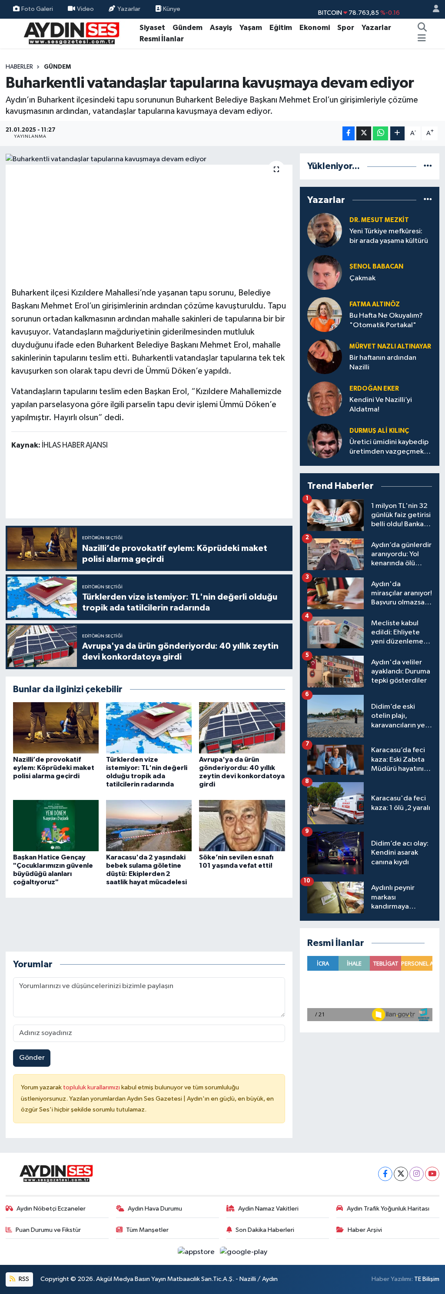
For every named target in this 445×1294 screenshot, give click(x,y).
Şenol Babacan (376, 266)
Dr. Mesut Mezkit (379, 220)
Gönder (32, 1058)
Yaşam (250, 27)
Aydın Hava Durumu (155, 1208)
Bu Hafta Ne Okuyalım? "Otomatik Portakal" (386, 320)
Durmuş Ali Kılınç (379, 431)
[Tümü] (428, 166)
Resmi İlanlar (161, 39)
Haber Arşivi (365, 1230)
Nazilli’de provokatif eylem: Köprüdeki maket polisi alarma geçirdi (53, 768)
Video (85, 9)
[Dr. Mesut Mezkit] (324, 230)
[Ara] (422, 27)
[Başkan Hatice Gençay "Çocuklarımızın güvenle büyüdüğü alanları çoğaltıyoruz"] (56, 825)
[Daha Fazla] (397, 133)
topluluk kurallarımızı (92, 1087)
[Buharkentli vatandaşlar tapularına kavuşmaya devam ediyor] (149, 159)
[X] (401, 1174)
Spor (345, 27)
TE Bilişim (426, 1279)
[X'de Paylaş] (363, 133)
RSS (23, 1279)
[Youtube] (432, 1174)
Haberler (19, 67)
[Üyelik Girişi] (432, 9)
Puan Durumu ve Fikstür (48, 1230)
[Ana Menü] (422, 39)
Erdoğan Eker (374, 388)
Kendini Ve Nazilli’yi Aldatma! (380, 404)
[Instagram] (416, 1174)
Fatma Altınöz (374, 304)
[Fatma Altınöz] (324, 314)
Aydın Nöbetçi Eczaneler (51, 1208)
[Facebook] (385, 1174)
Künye (171, 9)
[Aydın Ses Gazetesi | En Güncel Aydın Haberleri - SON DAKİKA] (71, 33)
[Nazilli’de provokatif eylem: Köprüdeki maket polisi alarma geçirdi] (56, 727)
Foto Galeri (37, 9)
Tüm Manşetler (147, 1230)
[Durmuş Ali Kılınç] (324, 441)
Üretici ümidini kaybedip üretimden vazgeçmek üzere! (388, 447)
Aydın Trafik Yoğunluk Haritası (388, 1208)
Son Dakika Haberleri (265, 1230)
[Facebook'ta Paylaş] (348, 133)
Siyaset (152, 27)
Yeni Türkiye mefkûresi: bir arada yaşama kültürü (388, 236)
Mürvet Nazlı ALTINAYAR (390, 346)
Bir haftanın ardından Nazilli (382, 362)
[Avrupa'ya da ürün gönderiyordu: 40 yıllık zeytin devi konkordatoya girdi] (242, 727)
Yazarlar (128, 9)
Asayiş (221, 27)
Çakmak (362, 278)
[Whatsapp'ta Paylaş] (380, 133)
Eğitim (280, 27)
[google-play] (243, 1251)
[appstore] (197, 1251)
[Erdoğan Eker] (324, 398)
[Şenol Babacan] (324, 272)
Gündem (188, 27)
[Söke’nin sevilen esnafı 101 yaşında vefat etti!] (242, 825)
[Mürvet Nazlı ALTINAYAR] (324, 356)
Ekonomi (314, 27)
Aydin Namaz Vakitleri (268, 1208)
